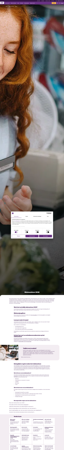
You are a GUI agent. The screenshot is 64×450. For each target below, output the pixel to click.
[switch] (26, 232)
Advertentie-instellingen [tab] (37, 216)
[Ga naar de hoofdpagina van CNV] (2, 3)
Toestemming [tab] (16, 216)
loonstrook (16, 375)
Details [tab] (27, 216)
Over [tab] (48, 216)
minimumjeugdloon (34, 314)
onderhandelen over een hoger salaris (24, 341)
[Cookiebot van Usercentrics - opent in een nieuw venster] (48, 213)
